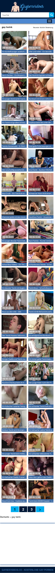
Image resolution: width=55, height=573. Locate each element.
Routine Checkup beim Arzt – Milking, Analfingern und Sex (25, 382)
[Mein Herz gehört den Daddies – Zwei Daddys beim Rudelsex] (40, 466)
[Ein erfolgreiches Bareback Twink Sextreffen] (40, 324)
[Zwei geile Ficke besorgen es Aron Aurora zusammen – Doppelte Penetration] (40, 135)
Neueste (36, 27)
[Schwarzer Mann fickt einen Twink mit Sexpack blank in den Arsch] (40, 182)
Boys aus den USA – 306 (11, 312)
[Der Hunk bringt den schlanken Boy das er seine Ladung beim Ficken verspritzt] (40, 64)
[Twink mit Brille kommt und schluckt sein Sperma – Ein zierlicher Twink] (40, 300)
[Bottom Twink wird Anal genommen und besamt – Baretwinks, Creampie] (14, 418)
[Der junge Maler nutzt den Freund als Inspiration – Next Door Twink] (40, 371)
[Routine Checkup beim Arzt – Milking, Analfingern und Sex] (14, 371)
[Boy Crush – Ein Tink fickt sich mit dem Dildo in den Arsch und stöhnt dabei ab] (14, 182)
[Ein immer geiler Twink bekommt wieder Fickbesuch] (40, 348)
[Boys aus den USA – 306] (14, 300)
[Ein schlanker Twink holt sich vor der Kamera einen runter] (40, 395)
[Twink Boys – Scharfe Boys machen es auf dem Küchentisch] (40, 277)
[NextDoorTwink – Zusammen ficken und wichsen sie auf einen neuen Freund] (40, 206)
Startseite (4, 516)
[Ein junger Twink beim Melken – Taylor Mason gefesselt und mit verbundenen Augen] (14, 442)
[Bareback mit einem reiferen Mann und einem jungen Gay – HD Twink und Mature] (40, 87)
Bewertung (49, 27)
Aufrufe (42, 27)
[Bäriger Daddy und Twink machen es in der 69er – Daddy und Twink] (14, 348)
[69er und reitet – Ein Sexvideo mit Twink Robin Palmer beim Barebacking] (40, 40)
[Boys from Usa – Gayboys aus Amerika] (14, 489)
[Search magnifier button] (51, 14)
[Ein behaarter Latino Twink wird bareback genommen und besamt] (40, 418)
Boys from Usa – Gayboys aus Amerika (17, 501)
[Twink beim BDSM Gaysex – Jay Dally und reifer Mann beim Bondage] (40, 489)
